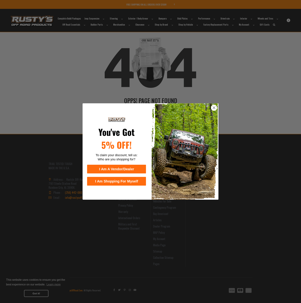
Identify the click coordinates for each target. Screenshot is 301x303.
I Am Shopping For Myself (116, 181)
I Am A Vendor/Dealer (116, 169)
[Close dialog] (214, 108)
